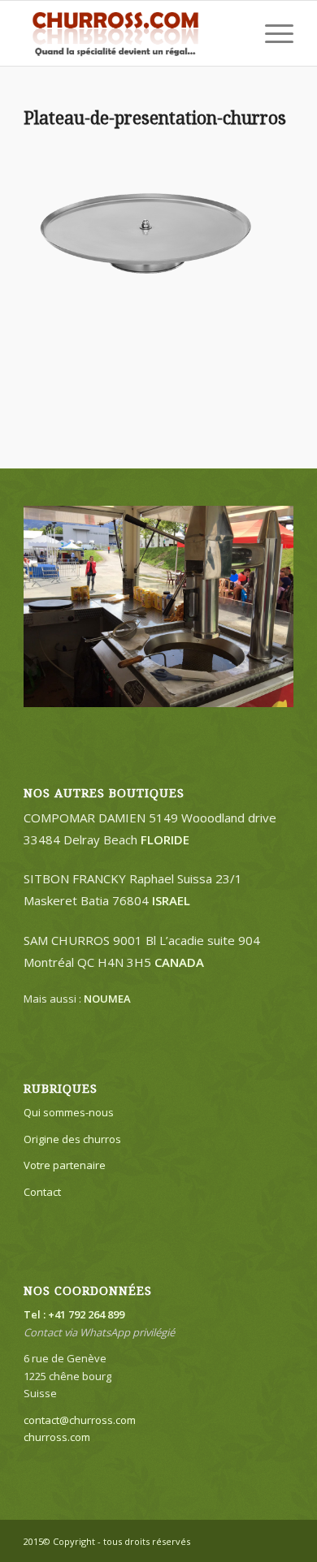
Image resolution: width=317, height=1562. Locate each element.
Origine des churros (72, 1139)
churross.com (57, 1437)
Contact (42, 1191)
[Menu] (271, 33)
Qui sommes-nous (69, 1112)
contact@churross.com (80, 1420)
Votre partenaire (65, 1165)
